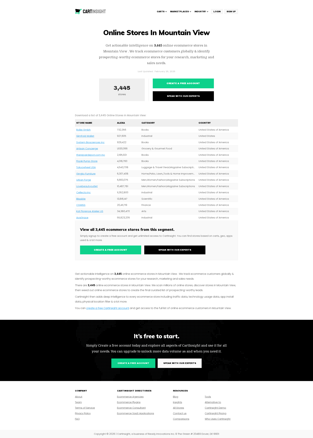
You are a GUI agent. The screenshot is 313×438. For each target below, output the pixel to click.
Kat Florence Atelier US (89, 211)
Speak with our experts (183, 96)
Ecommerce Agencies (130, 396)
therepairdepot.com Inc (90, 155)
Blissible (81, 198)
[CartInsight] (90, 11)
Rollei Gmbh (83, 129)
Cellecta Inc (83, 192)
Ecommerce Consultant (131, 407)
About (78, 396)
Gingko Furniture (86, 173)
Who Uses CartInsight (218, 419)
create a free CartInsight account (107, 308)
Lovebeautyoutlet (87, 186)
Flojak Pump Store (86, 161)
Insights (177, 402)
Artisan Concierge (87, 148)
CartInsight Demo (215, 407)
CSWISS (80, 205)
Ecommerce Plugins (129, 402)
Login (217, 11)
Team (78, 402)
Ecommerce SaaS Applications (135, 413)
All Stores (178, 407)
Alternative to (213, 402)
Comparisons (181, 419)
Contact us (179, 413)
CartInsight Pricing (215, 413)
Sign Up (231, 11)
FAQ (77, 419)
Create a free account (183, 83)
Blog (175, 396)
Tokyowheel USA (86, 167)
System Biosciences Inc (90, 142)
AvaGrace (82, 217)
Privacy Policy (83, 413)
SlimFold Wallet (85, 136)
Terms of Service (85, 407)
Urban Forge (83, 180)
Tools (208, 396)
